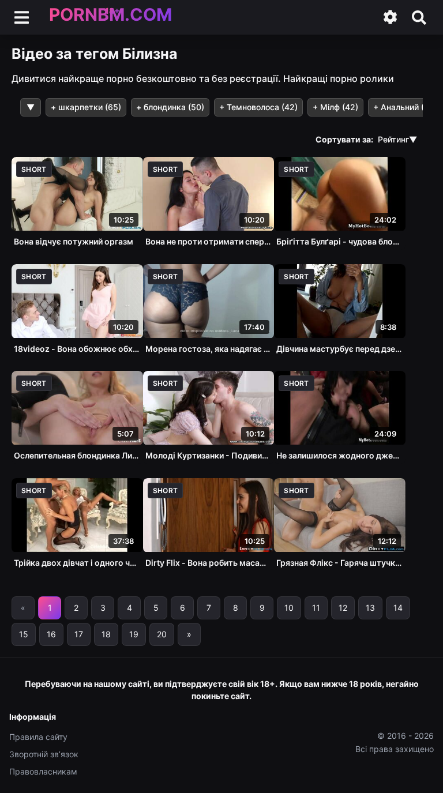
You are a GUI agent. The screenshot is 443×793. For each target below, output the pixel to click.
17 (78, 634)
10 (289, 607)
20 (162, 634)
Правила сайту (38, 737)
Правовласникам (43, 771)
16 (51, 634)
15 (23, 634)
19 (133, 634)
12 (343, 607)
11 (316, 607)
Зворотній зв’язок (43, 754)
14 (398, 607)
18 (106, 634)
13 (370, 607)
